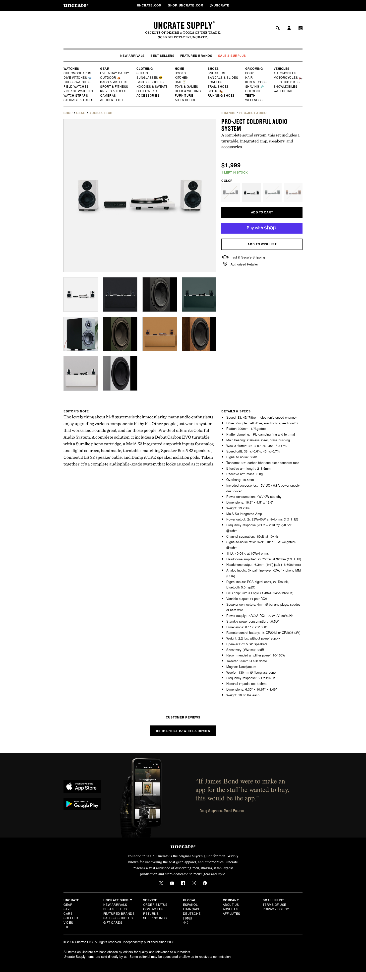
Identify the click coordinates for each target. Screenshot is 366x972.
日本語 (187, 918)
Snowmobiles (286, 86)
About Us (231, 904)
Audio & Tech (111, 100)
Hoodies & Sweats (152, 86)
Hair (249, 77)
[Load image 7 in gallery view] (199, 294)
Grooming (254, 68)
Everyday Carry (115, 73)
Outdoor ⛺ (110, 77)
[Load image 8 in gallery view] (80, 334)
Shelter (70, 918)
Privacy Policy (276, 909)
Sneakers (217, 73)
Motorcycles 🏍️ (288, 77)
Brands (228, 112)
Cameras (108, 95)
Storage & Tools (78, 100)
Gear (104, 68)
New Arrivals (132, 55)
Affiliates (231, 913)
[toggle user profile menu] (288, 5)
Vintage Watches (78, 91)
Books (180, 73)
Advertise (232, 909)
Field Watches (76, 86)
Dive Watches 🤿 (77, 77)
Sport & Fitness (114, 86)
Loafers (215, 82)
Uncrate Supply (183, 25)
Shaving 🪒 (254, 86)
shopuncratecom (186, 5)
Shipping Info (155, 918)
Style (68, 909)
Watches (71, 68)
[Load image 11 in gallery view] (199, 334)
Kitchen (182, 77)
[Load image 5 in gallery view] (120, 294)
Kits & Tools (256, 82)
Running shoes (221, 95)
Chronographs (77, 73)
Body (249, 73)
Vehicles (282, 68)
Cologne (253, 91)
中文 (186, 922)
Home (179, 68)
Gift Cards (112, 922)
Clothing (144, 68)
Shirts (142, 73)
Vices (68, 922)
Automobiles (285, 73)
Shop (67, 112)
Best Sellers (162, 55)
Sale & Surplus (232, 55)
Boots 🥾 (216, 91)
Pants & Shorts (150, 82)
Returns (151, 913)
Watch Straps (76, 95)
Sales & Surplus (118, 918)
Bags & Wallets (114, 82)
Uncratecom (149, 5)
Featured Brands (196, 55)
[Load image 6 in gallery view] (159, 294)
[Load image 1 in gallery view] (80, 294)
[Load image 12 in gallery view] (80, 373)
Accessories (148, 95)
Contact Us (153, 909)
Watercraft (285, 91)
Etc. (66, 927)
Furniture (184, 95)
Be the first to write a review (183, 730)
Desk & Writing (188, 91)
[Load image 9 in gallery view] (120, 334)
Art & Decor (186, 100)
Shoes (213, 68)
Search (276, 5)
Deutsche (192, 913)
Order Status (155, 904)
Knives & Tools (113, 91)
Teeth (250, 95)
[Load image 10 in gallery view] (159, 334)
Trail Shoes (218, 86)
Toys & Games (187, 86)
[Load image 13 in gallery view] (120, 373)
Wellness (254, 100)
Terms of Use (274, 904)
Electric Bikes (287, 82)
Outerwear (146, 91)
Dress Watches (77, 82)
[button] (301, 5)
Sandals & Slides (223, 77)
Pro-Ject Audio (253, 112)
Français (191, 909)
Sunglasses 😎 (149, 77)
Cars (67, 913)
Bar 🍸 (181, 82)
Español (190, 904)
